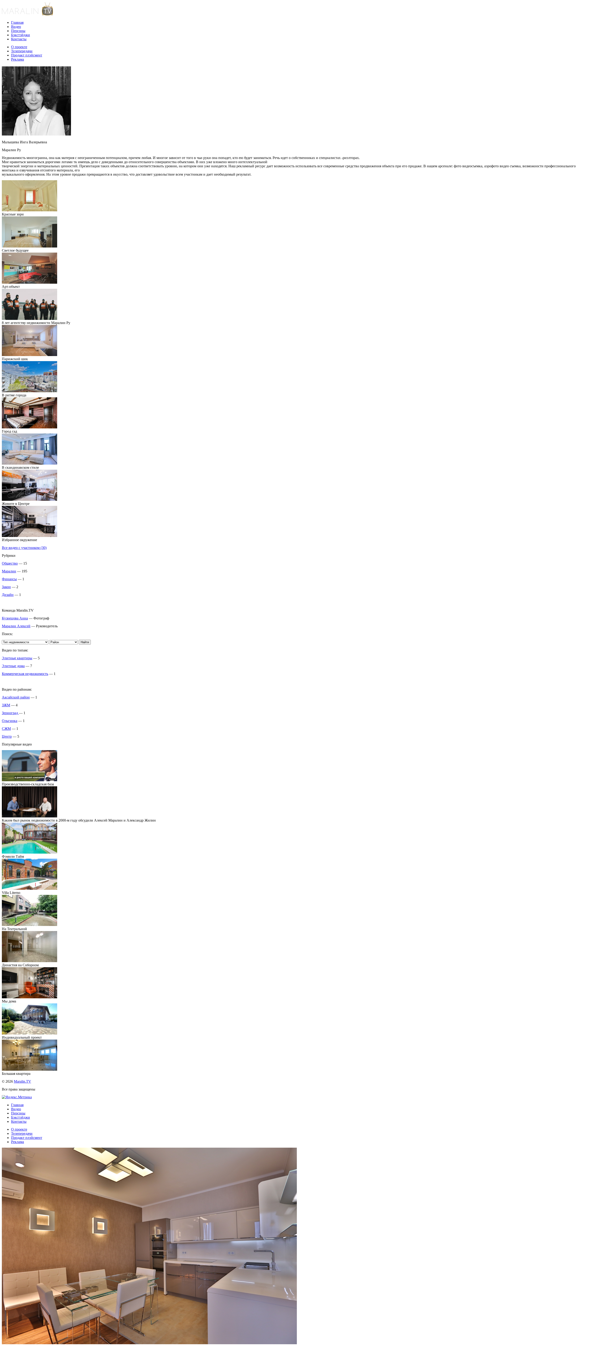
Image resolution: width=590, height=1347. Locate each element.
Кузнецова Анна (15, 618)
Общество (10, 563)
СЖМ (6, 729)
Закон (6, 587)
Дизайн (8, 595)
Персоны (18, 31)
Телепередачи (21, 51)
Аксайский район (16, 697)
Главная (17, 22)
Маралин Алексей (16, 626)
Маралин (9, 571)
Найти (85, 642)
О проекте (19, 47)
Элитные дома (13, 666)
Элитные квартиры (17, 658)
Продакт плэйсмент (26, 55)
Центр (7, 736)
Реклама (17, 59)
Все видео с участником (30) (24, 548)
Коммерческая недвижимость (25, 674)
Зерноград (10, 713)
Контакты (19, 39)
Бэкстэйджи (20, 35)
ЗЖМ (6, 705)
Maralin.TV (22, 1081)
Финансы (9, 579)
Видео (16, 27)
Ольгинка (9, 721)
